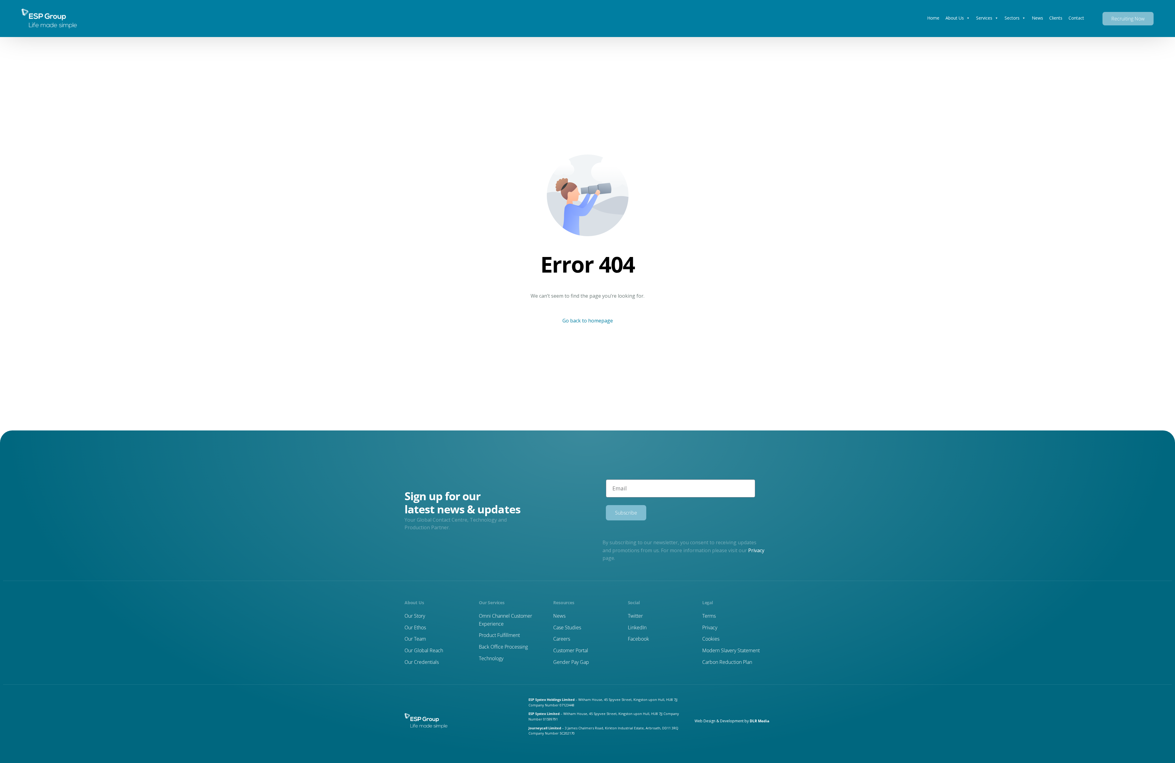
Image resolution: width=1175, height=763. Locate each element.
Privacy (756, 550)
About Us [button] (955, 18)
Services (984, 18)
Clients (1055, 18)
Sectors (1012, 18)
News (1037, 18)
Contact (1076, 18)
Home (933, 18)
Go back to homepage (587, 320)
